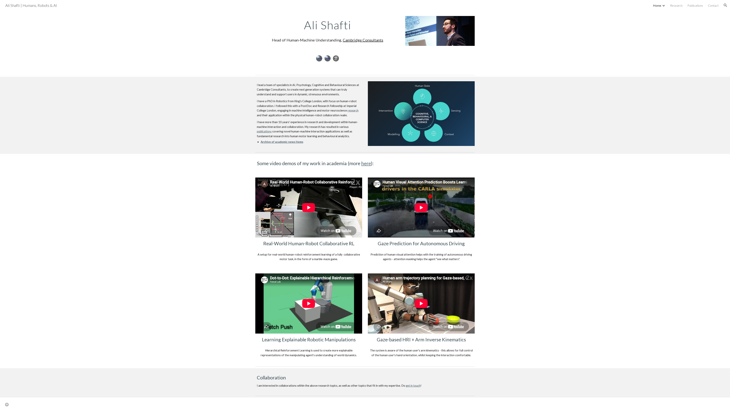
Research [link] (676, 5)
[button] (725, 5)
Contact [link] (713, 5)
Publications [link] (695, 5)
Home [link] (657, 5)
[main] (327, 30)
